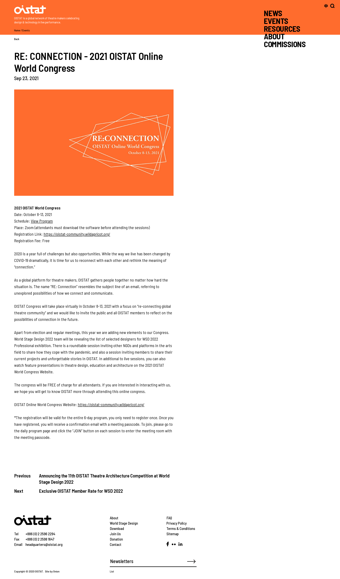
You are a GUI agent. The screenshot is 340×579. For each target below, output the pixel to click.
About (114, 518)
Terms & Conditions (180, 528)
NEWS (273, 13)
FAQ (169, 518)
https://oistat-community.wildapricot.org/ (77, 234)
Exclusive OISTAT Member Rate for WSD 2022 (81, 491)
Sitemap (172, 534)
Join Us (115, 534)
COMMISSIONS (285, 44)
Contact (115, 544)
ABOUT (274, 36)
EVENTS (276, 21)
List (112, 571)
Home (17, 30)
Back (16, 39)
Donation (116, 539)
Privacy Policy (176, 523)
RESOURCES (282, 28)
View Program (42, 220)
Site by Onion (52, 571)
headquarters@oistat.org (44, 544)
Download (117, 528)
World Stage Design (124, 523)
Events (26, 30)
